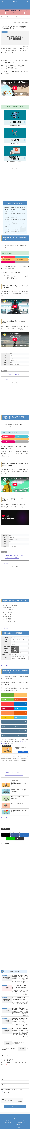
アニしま (15, 2)
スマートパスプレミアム (6, 712)
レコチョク (5, 262)
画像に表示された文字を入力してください (12, 1089)
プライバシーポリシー (22, 1120)
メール (3, 1084)
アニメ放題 (4, 717)
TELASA (16, 712)
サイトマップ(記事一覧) (15, 1124)
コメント (4, 1064)
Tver (15, 721)
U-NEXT (16, 703)
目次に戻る (5, 379)
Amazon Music (20, 259)
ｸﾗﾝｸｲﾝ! (3, 735)
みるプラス (17, 735)
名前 (2, 1079)
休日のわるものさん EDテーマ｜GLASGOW (15, 217)
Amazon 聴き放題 (6, 259)
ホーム (7, 1120)
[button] (19, 838)
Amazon (16, 694)
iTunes (18, 257)
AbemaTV (4, 699)
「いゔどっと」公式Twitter (12, 374)
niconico (3, 730)
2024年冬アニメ (6, 828)
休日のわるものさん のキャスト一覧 (13, 227)
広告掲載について (22, 1122)
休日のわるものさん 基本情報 (12, 229)
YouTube (3, 726)
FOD (3, 703)
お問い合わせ (8, 1122)
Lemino (3, 708)
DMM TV (16, 717)
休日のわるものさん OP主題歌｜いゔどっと (15, 207)
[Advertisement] (15, 184)
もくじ (16, 203)
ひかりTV (16, 708)
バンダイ (3, 721)
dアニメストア (17, 699)
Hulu (3, 694)
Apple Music (5, 257)
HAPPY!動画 (17, 730)
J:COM (16, 726)
